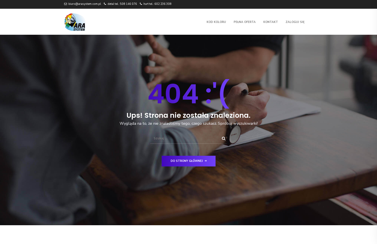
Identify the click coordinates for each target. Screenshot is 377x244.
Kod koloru (216, 22)
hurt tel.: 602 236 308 (157, 4)
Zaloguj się (295, 22)
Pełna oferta (245, 22)
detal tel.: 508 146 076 (122, 4)
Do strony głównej (187, 161)
